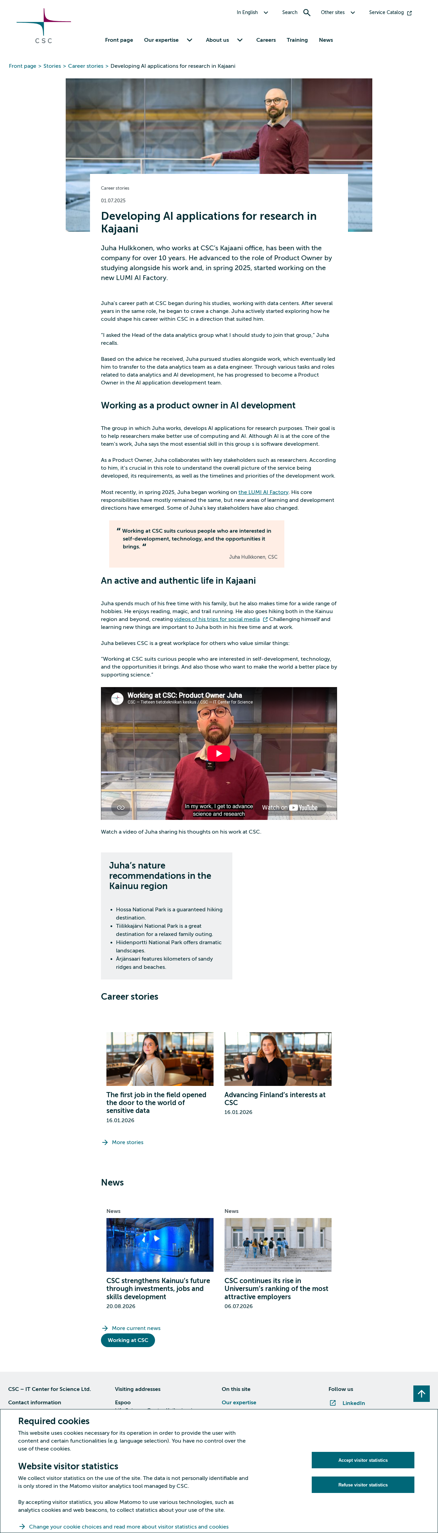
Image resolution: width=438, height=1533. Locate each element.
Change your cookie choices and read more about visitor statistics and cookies (129, 1527)
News (326, 40)
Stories (52, 66)
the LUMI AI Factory (263, 492)
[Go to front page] (43, 41)
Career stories (85, 66)
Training (297, 40)
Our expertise (239, 1402)
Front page (119, 40)
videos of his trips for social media (217, 619)
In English (247, 12)
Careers (266, 40)
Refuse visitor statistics (363, 1484)
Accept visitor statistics (363, 1460)
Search (289, 12)
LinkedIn (354, 1403)
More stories (127, 1142)
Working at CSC (128, 1340)
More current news (136, 1328)
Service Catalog (386, 12)
